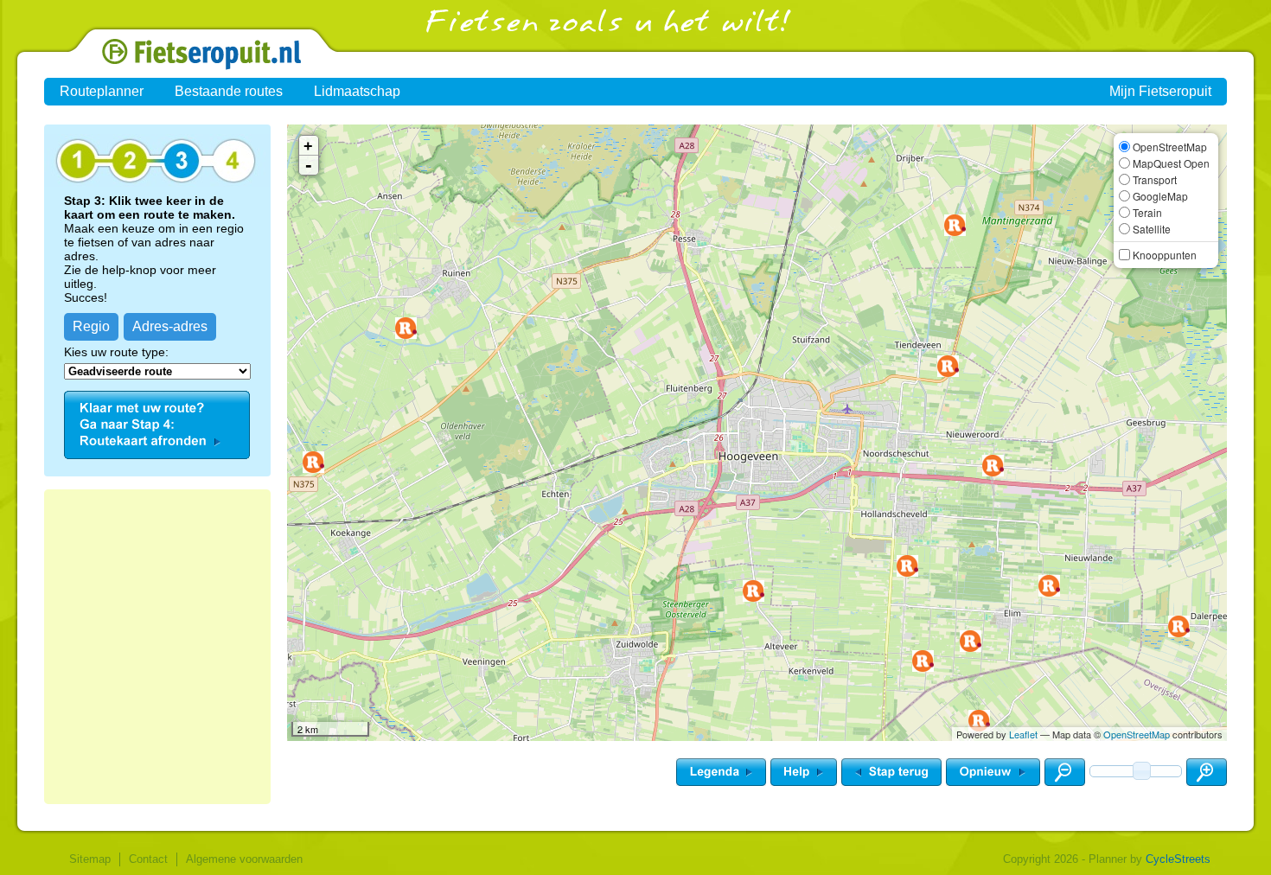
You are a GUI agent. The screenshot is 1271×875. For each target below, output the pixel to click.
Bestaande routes (229, 91)
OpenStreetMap (1136, 734)
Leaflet (1023, 734)
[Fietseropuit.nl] (157, 66)
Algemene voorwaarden (244, 859)
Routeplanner (102, 91)
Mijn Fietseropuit (1160, 91)
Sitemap (90, 859)
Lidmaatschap (357, 91)
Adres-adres (170, 326)
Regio (91, 326)
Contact (148, 859)
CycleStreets (1178, 859)
